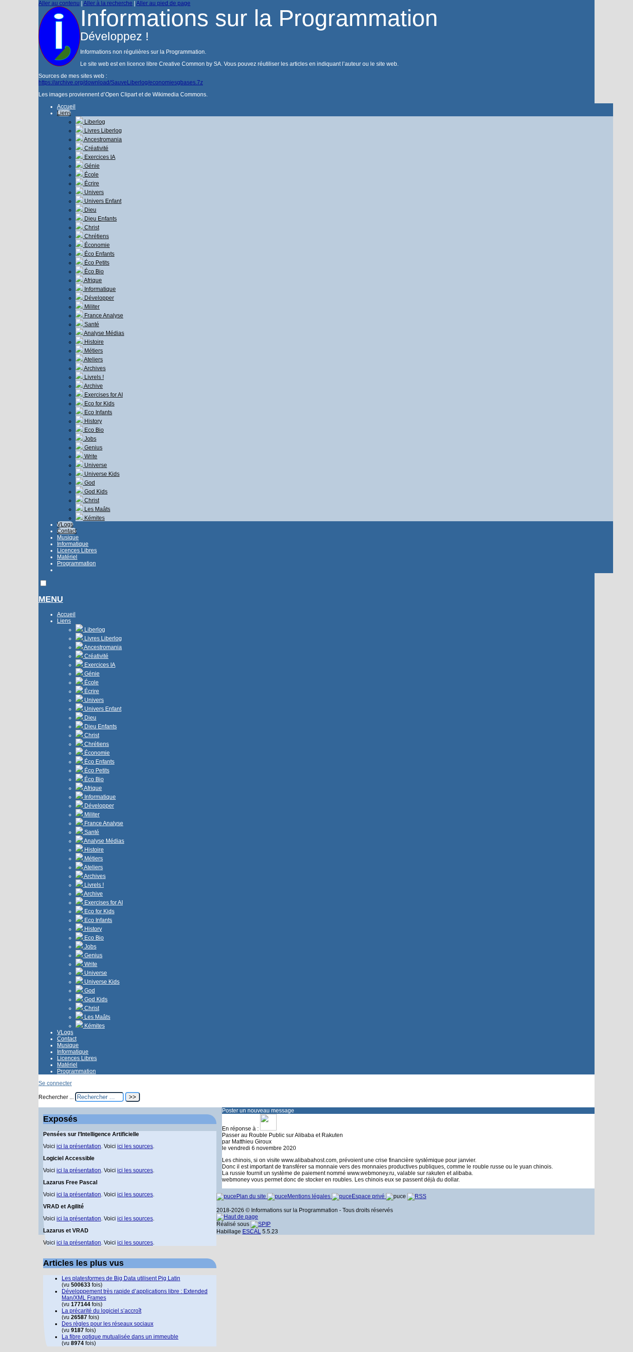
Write (90, 456)
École (91, 174)
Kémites (94, 518)
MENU (50, 599)
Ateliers (93, 359)
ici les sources (135, 1146)
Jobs (89, 439)
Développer (98, 298)
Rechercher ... (56, 1097)
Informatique (99, 289)
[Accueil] (59, 64)
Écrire (91, 183)
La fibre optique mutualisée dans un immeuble (120, 1336)
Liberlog (94, 122)
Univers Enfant (102, 201)
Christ (91, 227)
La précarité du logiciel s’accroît (101, 1311)
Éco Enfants (98, 254)
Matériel (67, 557)
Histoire (93, 342)
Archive (93, 386)
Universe (95, 465)
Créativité (95, 148)
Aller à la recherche (108, 3)
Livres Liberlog (102, 130)
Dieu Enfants (100, 218)
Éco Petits (96, 262)
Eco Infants (97, 412)
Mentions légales (309, 1196)
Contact (66, 531)
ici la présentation (79, 1146)
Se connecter (55, 1083)
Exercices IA (99, 157)
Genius (92, 447)
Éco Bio (93, 271)
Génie (91, 166)
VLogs (65, 524)
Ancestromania (102, 139)
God (89, 483)
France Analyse (103, 315)
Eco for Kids (98, 403)
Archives (94, 368)
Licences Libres (77, 550)
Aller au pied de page (163, 3)
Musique (68, 537)
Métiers (93, 350)
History (92, 421)
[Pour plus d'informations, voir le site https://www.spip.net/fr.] (261, 1224)
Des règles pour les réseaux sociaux (107, 1323)
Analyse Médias (103, 333)
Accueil (66, 106)
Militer (91, 306)
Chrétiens (96, 236)
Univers (93, 192)
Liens (64, 113)
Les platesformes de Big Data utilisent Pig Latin (121, 1278)
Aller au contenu (59, 3)
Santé (91, 324)
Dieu (89, 210)
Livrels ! (93, 377)
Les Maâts (96, 509)
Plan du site (251, 1196)
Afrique (92, 280)
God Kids (95, 491)
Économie (96, 245)
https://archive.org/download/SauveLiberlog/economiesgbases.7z (120, 82)
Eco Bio (93, 430)
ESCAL (251, 1231)
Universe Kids (101, 474)
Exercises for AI (103, 395)
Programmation (76, 563)
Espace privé (369, 1196)
